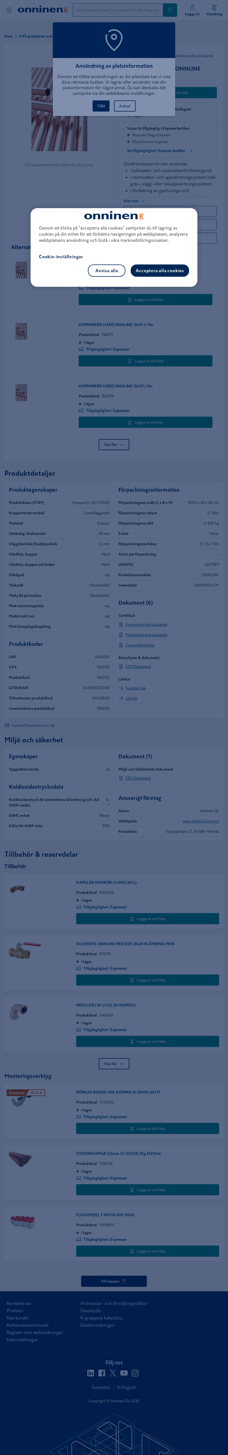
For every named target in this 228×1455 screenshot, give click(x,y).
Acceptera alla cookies (160, 270)
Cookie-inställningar (61, 256)
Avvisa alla (106, 270)
